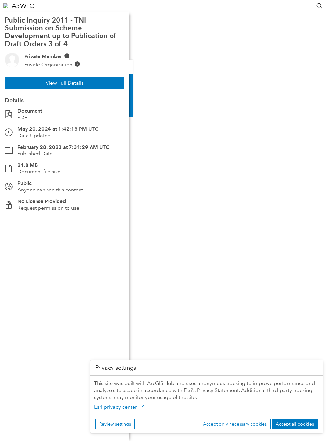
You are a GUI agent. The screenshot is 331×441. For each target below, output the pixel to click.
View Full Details (65, 83)
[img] (67, 56)
